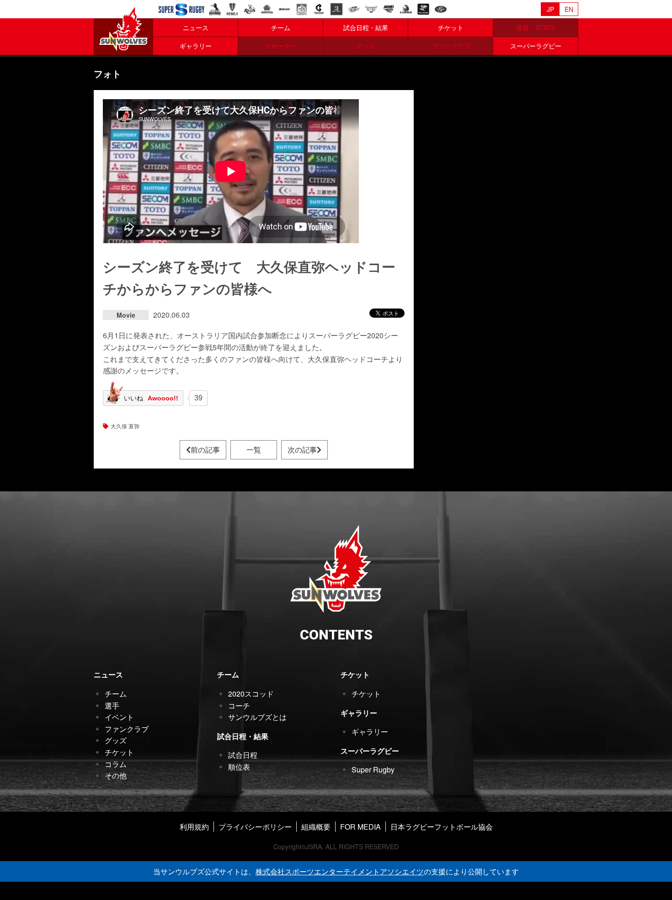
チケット (451, 27)
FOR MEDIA (360, 826)
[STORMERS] (441, 8)
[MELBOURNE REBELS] (232, 8)
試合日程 (242, 755)
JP (550, 9)
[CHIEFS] (302, 8)
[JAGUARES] (388, 8)
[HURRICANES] (354, 8)
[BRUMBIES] (215, 8)
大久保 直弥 (125, 426)
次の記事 (302, 449)
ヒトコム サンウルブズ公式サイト (123, 27)
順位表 (239, 767)
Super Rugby (373, 769)
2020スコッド (251, 693)
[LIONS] (406, 8)
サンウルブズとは (257, 717)
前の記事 (205, 449)
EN (569, 9)
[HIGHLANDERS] (336, 8)
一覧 (253, 449)
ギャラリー (196, 45)
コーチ (239, 705)
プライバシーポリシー (255, 826)
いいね (151, 398)
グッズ (116, 740)
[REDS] (249, 8)
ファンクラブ (127, 729)
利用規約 (194, 826)
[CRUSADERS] (319, 8)
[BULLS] (371, 8)
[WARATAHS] (267, 8)
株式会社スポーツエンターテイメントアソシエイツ (340, 871)
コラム (116, 764)
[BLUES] (284, 8)
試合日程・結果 (365, 27)
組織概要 (316, 826)
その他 (116, 775)
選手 (112, 705)
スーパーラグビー (535, 45)
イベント (119, 717)
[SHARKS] (423, 8)
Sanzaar (181, 9)
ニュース (195, 27)
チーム (280, 27)
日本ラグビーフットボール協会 (441, 826)
